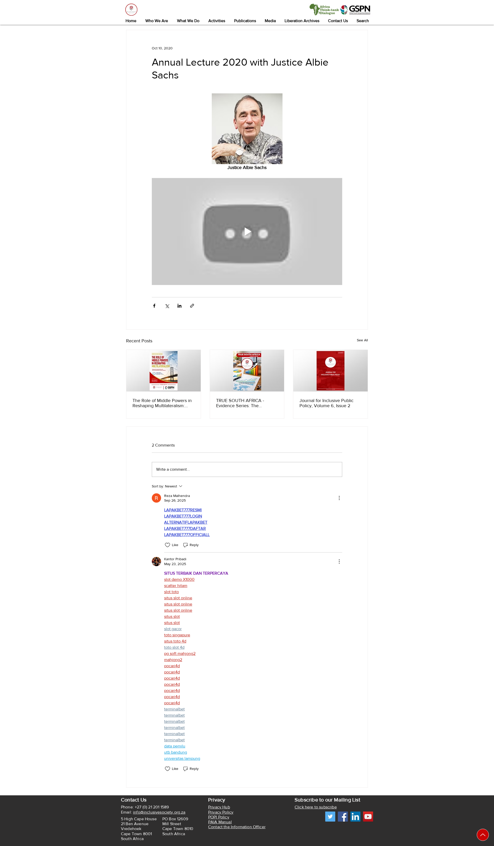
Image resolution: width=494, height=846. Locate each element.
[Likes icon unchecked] (167, 545)
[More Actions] (339, 498)
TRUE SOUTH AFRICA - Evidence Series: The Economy (240, 403)
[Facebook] (343, 817)
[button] (156, 21)
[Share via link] (192, 305)
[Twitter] (330, 817)
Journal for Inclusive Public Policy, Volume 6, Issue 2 (326, 403)
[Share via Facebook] (154, 305)
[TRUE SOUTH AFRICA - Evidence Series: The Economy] (247, 370)
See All (362, 340)
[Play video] (247, 231)
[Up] (483, 835)
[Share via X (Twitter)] (166, 305)
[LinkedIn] (355, 817)
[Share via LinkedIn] (179, 305)
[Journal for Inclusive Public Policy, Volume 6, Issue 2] (330, 370)
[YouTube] (368, 817)
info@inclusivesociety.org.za (159, 812)
